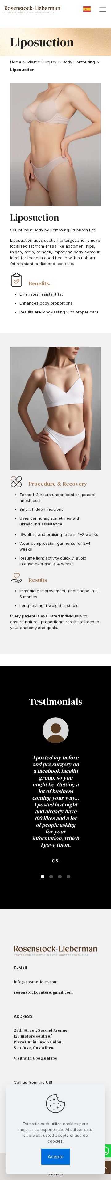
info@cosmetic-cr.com (36, 982)
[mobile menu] (102, 9)
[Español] (87, 8)
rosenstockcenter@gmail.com (43, 992)
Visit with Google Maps (35, 1058)
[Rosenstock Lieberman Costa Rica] (32, 9)
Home (15, 61)
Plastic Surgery (41, 61)
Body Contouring (79, 61)
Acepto (56, 1156)
